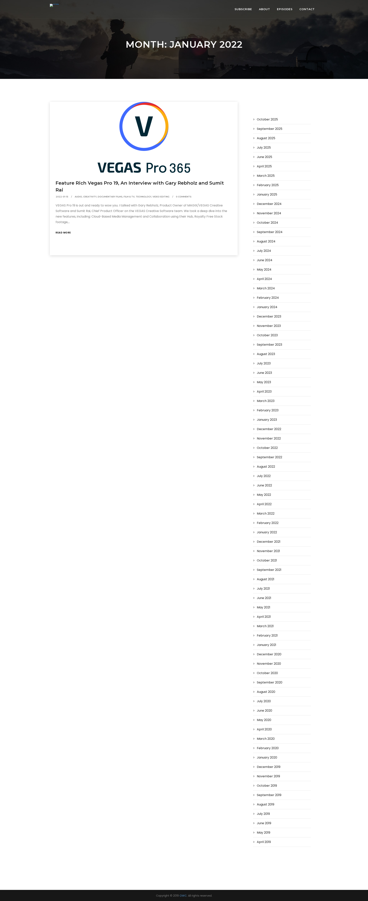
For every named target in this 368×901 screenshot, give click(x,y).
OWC (183, 896)
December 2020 (269, 654)
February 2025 (268, 185)
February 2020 (268, 748)
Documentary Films (110, 196)
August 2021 (265, 579)
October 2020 (267, 673)
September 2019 (269, 795)
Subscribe (243, 9)
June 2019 (264, 823)
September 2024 (270, 232)
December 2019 (268, 767)
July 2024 (264, 251)
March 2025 (266, 175)
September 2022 (269, 457)
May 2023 (264, 382)
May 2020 (264, 720)
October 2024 (267, 222)
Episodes (284, 9)
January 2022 (267, 532)
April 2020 (264, 729)
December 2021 (268, 541)
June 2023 (264, 373)
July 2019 (263, 814)
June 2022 (264, 485)
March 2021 (265, 626)
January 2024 (267, 307)
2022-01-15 (62, 196)
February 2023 (267, 410)
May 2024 (264, 269)
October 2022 (267, 448)
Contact (307, 9)
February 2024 (268, 297)
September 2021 (269, 570)
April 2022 (264, 504)
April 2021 (264, 617)
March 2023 (265, 401)
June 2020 (264, 710)
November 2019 (268, 776)
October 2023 (267, 335)
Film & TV (129, 196)
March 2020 (266, 739)
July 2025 (264, 147)
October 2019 (267, 785)
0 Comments (183, 196)
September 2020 (269, 682)
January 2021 (266, 645)
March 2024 (266, 288)
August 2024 (266, 241)
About (264, 9)
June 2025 (264, 157)
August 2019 (265, 804)
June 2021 (264, 598)
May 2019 (263, 832)
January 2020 (267, 757)
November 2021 (268, 551)
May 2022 (264, 495)
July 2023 (264, 363)
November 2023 (269, 326)
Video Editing (161, 196)
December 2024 (269, 204)
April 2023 (264, 391)
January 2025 (267, 194)
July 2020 (264, 701)
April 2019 (264, 842)
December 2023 (269, 316)
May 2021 (263, 607)
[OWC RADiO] (54, 5)
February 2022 (267, 523)
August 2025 (266, 138)
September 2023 (269, 344)
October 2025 (267, 119)
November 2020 (269, 663)
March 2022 (265, 513)
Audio (78, 196)
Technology (143, 196)
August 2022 (266, 466)
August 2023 (266, 354)
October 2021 (267, 560)
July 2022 (264, 476)
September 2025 (269, 129)
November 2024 (269, 213)
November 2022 (269, 438)
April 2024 (264, 279)
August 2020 (266, 692)
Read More (63, 232)
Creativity (90, 196)
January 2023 (267, 419)
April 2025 (264, 166)
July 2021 (263, 588)
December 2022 (269, 429)
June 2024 (264, 260)
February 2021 (267, 635)
